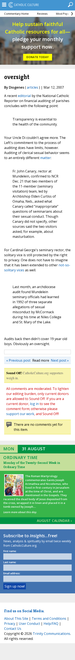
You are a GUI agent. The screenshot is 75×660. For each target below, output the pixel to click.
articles (32, 87)
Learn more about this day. (20, 512)
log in (34, 403)
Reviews (42, 14)
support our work (20, 414)
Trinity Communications (51, 633)
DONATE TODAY (37, 57)
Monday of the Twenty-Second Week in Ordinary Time (31, 465)
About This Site (16, 618)
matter (45, 157)
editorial (24, 95)
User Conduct (29, 623)
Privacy (9, 623)
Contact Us (12, 628)
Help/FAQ (51, 623)
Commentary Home (16, 14)
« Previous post (18, 360)
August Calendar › (54, 520)
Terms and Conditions (49, 618)
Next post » (60, 360)
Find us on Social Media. (24, 610)
